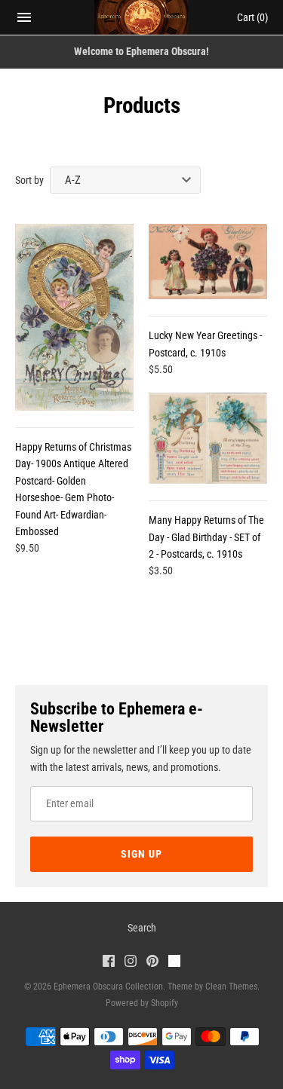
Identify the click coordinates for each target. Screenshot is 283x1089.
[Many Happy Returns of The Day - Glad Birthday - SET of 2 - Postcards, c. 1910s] (208, 438)
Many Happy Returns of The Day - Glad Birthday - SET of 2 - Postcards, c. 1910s (206, 537)
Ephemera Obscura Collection (108, 986)
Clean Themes (231, 986)
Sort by (29, 180)
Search (142, 928)
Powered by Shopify (142, 1003)
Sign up (141, 854)
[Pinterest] (152, 963)
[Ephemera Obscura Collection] (141, 17)
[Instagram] (131, 963)
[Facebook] (109, 963)
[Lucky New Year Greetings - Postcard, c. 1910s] (208, 261)
